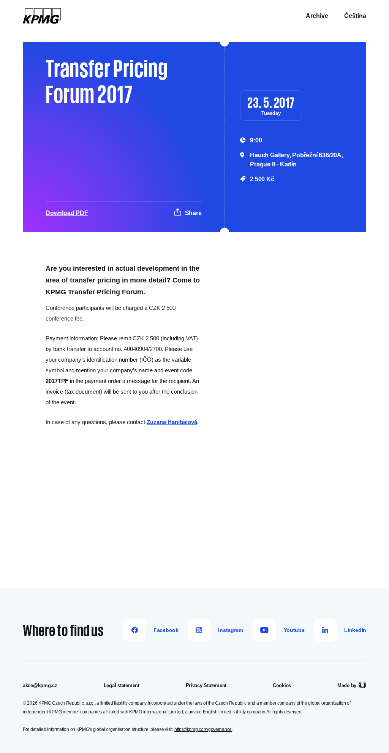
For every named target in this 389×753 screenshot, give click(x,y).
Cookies (282, 685)
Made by (346, 685)
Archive (317, 16)
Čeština (355, 16)
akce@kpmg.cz (40, 685)
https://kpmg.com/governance (203, 729)
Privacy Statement (206, 685)
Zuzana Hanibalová (172, 422)
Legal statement (121, 685)
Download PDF (67, 213)
